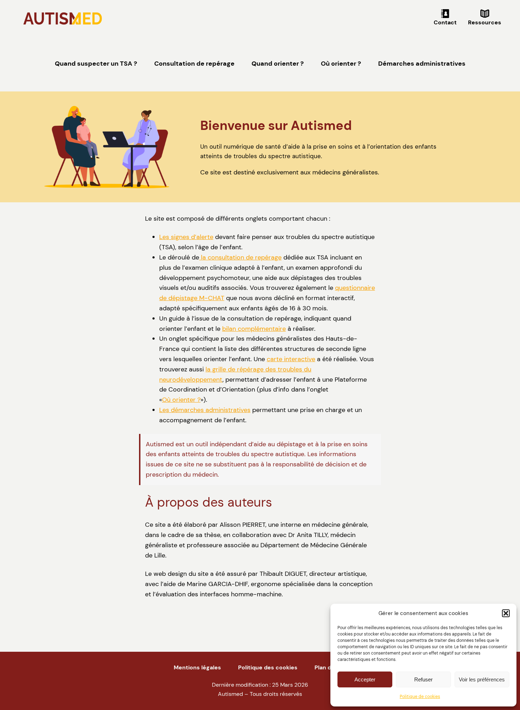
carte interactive (291, 359)
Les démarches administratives (204, 410)
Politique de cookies (420, 696)
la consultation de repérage (240, 257)
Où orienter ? (181, 399)
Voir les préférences (482, 679)
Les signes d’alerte (186, 237)
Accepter (364, 679)
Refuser (423, 679)
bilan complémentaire (254, 328)
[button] (505, 613)
